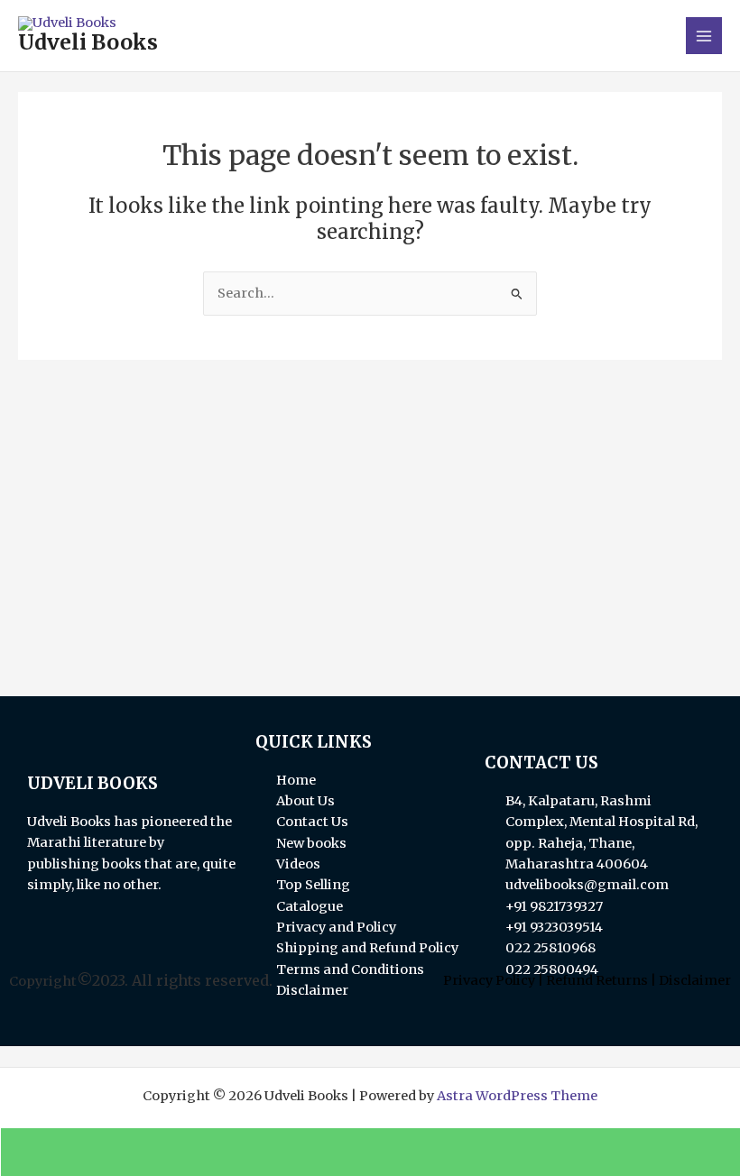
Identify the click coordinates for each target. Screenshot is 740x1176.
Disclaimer (695, 980)
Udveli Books (88, 42)
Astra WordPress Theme (517, 1096)
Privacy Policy (489, 980)
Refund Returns (597, 980)
